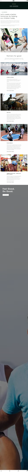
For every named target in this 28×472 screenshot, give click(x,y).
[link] (18, 471)
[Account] (25, 0)
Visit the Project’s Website (10, 90)
